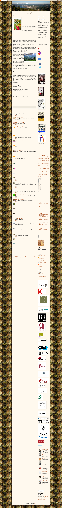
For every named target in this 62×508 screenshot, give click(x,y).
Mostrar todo (48, 278)
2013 (39, 235)
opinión (41, 169)
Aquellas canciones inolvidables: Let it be (43, 222)
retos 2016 (42, 173)
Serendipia (16, 39)
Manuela (16, 122)
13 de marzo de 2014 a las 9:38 (19, 117)
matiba (16, 199)
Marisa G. (16, 233)
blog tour (48, 156)
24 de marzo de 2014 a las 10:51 (20, 238)
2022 (39, 183)
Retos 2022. (47, 174)
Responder (16, 115)
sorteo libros (40, 175)
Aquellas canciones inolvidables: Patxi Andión (43, 208)
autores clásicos (43, 155)
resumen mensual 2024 (45, 171)
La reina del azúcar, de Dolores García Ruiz (45, 476)
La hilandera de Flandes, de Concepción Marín (43, 202)
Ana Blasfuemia (17, 182)
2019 (39, 186)
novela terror (39, 169)
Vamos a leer (42, 176)
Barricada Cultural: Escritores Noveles (45, 449)
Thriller (39, 12)
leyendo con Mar (41, 270)
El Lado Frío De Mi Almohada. (42, 262)
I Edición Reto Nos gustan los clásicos (45, 454)
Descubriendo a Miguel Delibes (43, 158)
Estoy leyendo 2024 (45, 161)
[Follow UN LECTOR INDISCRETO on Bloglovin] (40, 446)
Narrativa (20, 13)
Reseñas (16, 12)
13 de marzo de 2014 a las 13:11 (19, 150)
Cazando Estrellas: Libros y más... (42, 257)
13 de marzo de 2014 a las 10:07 (22, 126)
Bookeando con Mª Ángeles (42, 255)
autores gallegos (47, 155)
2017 (39, 188)
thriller (48, 175)
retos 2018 (46, 173)
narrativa (39, 165)
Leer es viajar (40, 268)
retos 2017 (44, 173)
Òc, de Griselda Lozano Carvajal (42, 211)
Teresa (16, 228)
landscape (43, 162)
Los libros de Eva (41, 163)
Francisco (41, 48)
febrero (40, 233)
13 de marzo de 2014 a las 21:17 (22, 182)
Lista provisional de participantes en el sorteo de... (43, 221)
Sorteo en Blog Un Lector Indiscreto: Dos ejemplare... (43, 213)
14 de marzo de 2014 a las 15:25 (20, 203)
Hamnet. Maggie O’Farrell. (41, 258)
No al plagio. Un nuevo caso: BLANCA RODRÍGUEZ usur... (43, 225)
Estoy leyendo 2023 (41, 161)
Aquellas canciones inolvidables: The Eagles (43, 214)
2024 (39, 181)
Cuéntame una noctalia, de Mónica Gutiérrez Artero (43, 216)
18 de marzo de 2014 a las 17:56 (21, 233)
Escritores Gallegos (29, 13)
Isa (15, 150)
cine (44, 157)
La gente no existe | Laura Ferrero (42, 253)
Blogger (34, 503)
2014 (39, 191)
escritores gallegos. (39, 160)
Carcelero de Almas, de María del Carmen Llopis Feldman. (45, 463)
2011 (39, 237)
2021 (39, 184)
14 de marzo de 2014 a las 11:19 (20, 199)
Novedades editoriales (41, 215)
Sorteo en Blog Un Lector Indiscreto (44, 472)
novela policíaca (43, 168)
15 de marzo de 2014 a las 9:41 (20, 218)
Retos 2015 (39, 173)
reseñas (44, 170)
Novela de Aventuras (15, 13)
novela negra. (39, 168)
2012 (39, 236)
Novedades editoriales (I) (42, 210)
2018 (39, 187)
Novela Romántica (43, 12)
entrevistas (44, 159)
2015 (39, 190)
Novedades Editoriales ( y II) (42, 209)
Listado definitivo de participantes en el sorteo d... (43, 229)
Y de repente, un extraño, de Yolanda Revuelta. (45, 480)
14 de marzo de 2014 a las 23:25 (21, 212)
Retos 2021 (43, 174)
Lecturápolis (40, 264)
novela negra (47, 167)
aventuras (39, 156)
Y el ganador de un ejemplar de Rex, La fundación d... (43, 228)
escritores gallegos (47, 159)
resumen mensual (46, 170)
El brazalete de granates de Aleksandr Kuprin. (42, 271)
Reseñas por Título (21, 12)
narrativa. (46, 165)
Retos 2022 (45, 174)
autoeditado (47, 154)
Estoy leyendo (43, 160)
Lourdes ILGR (16, 222)
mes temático (44, 163)
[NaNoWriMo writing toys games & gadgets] (43, 131)
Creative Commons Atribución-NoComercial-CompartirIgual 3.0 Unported (43, 497)
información (41, 162)
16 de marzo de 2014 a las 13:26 (20, 228)
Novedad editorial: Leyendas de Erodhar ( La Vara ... (43, 203)
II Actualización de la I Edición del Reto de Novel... (43, 226)
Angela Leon (16, 212)
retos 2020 (40, 174)
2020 (39, 185)
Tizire (15, 189)
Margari (16, 194)
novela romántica (47, 168)
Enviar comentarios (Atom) (19, 257)
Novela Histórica (26, 12)
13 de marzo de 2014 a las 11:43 (22, 140)
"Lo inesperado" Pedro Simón (42, 260)
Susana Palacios (17, 126)
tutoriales (40, 176)
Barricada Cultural (42, 156)
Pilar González (16, 140)
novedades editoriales (44, 166)
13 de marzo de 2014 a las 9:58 (20, 122)
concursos (45, 157)
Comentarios (40, 491)
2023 (39, 182)
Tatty (15, 144)
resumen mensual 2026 (44, 172)
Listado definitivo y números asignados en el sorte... (43, 219)
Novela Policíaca (35, 12)
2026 (39, 179)
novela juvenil (41, 167)
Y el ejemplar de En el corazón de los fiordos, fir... (43, 218)
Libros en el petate (41, 273)
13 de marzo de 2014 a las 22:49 (20, 194)
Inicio (13, 12)
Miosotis (16, 203)
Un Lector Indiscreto (20, 3)
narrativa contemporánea (43, 165)
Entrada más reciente (16, 256)
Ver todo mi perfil (41, 49)
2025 (39, 180)
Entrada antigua (34, 256)
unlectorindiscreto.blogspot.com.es (41, 499)
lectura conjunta (45, 162)
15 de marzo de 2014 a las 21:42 (22, 222)
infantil (38, 162)
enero (40, 234)
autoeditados (39, 155)
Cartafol (16, 238)
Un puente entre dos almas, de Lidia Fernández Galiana (42, 276)
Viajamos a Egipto (44, 458)
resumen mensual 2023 (40, 171)
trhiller (38, 176)
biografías (45, 156)
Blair (15, 117)
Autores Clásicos (24, 13)
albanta (16, 130)
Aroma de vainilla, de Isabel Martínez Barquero (43, 205)
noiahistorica (41, 166)
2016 (39, 189)
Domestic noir (47, 158)
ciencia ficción (39, 157)
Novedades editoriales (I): (42, 223)
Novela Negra (30, 12)
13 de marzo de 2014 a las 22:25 (20, 189)
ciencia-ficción (42, 157)
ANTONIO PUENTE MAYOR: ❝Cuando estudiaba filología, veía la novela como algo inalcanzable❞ (43, 266)
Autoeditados (34, 13)
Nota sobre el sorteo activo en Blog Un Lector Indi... (43, 207)
